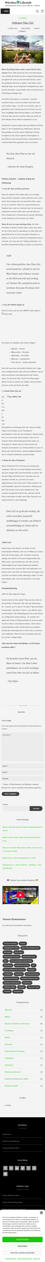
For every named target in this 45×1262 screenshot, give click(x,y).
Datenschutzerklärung (24, 1258)
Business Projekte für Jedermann (17, 1024)
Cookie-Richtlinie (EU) (11, 1148)
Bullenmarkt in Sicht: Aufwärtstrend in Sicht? (19, 858)
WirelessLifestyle (18, 2)
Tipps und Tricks (33, 987)
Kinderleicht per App (22, 965)
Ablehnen (22, 1246)
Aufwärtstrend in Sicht (11, 948)
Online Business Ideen (11, 1195)
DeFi (5, 961)
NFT (33, 965)
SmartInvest (27, 983)
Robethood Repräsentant (29, 978)
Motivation (8, 1044)
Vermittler (7, 991)
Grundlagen (23, 18)
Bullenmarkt (19, 952)
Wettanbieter (18, 991)
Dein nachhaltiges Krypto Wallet (21, 961)
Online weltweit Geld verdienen (14, 970)
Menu (6, 11)
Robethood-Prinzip (32, 974)
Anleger (22, 943)
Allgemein (8, 1010)
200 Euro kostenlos (10, 943)
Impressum (36, 1258)
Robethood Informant (11, 978)
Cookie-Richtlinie (10, 1258)
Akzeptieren (22, 1240)
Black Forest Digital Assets (30, 948)
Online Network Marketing (14, 1051)
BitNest (7, 1017)
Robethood (18, 974)
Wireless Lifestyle (11, 1086)
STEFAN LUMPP (9, 987)
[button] (41, 1212)
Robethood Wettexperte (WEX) (16, 1079)
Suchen (5, 804)
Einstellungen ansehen (22, 1253)
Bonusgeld (7, 952)
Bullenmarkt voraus (29, 956)
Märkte (7, 1037)
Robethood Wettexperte (12, 983)
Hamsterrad (8, 965)
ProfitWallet (8, 974)
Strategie (21, 987)
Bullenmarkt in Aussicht (11, 956)
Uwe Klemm (25, 28)
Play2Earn (31, 970)
